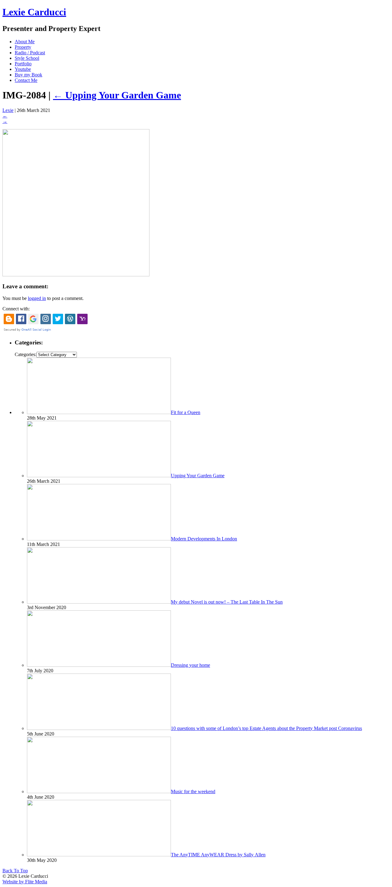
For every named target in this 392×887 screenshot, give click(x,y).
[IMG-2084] (75, 274)
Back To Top (15, 870)
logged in (37, 298)
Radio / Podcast (30, 52)
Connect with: (16, 308)
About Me (25, 41)
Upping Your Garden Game (117, 95)
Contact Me (26, 80)
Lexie (7, 110)
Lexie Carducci (34, 11)
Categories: (25, 354)
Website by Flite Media (24, 881)
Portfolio (23, 63)
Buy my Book (28, 74)
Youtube (23, 69)
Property (23, 47)
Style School (27, 58)
